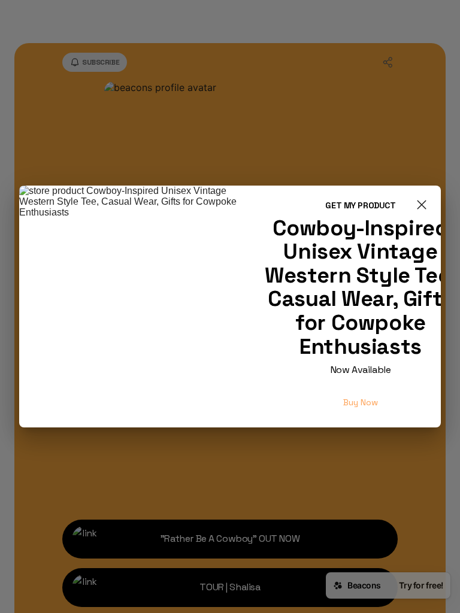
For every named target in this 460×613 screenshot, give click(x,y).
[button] (421, 206)
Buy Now (360, 402)
